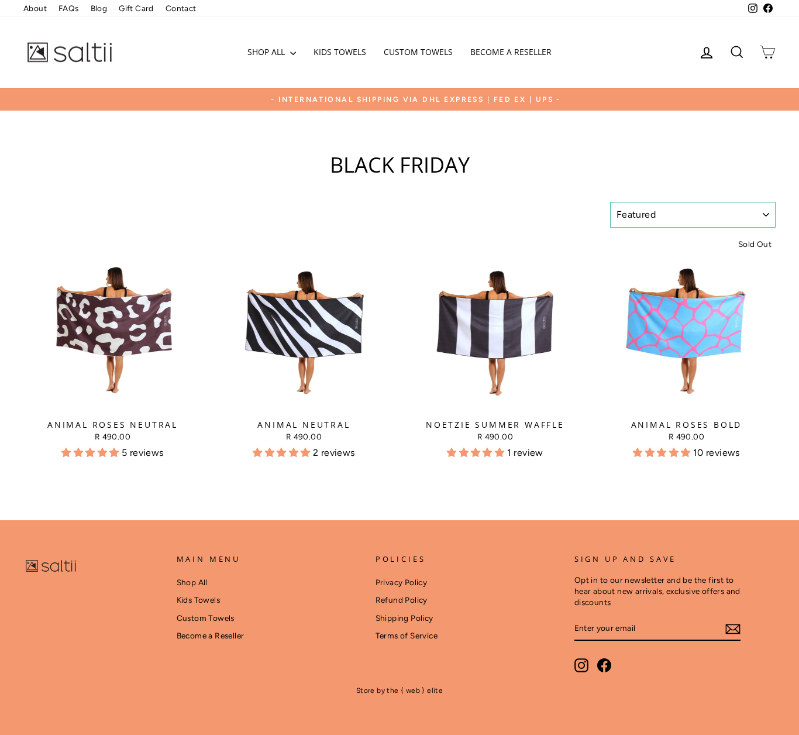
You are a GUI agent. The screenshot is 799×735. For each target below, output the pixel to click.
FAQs (68, 8)
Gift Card (136, 8)
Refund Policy (402, 600)
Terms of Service (407, 635)
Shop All (267, 51)
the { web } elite (415, 690)
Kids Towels (340, 51)
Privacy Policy (402, 582)
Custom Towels (418, 51)
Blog (99, 8)
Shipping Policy (404, 618)
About (35, 8)
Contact (181, 8)
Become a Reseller (511, 51)
